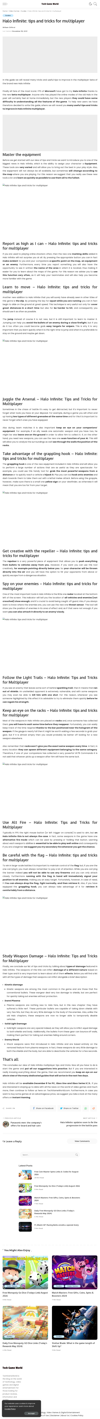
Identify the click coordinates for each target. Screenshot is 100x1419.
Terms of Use (43, 1415)
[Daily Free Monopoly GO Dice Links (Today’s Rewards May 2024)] (25, 1214)
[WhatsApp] (85, 1108)
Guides (8, 15)
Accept (31, 1413)
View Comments (82, 1141)
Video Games (12, 1286)
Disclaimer (55, 1415)
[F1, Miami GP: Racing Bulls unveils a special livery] (25, 1227)
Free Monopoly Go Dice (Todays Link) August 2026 (57, 1186)
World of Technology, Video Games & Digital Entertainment (53, 1412)
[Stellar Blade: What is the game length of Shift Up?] (74, 1323)
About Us (65, 1415)
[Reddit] (93, 1108)
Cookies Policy (77, 1415)
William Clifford (9, 27)
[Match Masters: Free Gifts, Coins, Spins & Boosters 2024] (25, 1201)
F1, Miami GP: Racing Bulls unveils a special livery (56, 1225)
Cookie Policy (10, 1409)
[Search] (94, 4)
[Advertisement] (50, 55)
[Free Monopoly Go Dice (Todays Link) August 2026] (25, 1188)
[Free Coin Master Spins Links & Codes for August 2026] (25, 1175)
